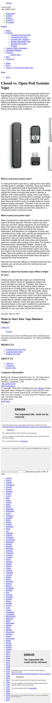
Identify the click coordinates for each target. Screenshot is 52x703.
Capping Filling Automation (16, 48)
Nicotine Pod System (19, 44)
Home (8, 31)
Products (9, 33)
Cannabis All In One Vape (21, 35)
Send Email (5, 401)
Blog (8, 57)
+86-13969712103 (8, 384)
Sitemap (41, 388)
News (8, 65)
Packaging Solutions (13, 50)
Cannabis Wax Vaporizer (20, 39)
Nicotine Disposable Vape (20, 41)
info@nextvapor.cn (8, 386)
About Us (9, 52)
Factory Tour (16, 55)
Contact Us (10, 59)
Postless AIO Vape (13, 354)
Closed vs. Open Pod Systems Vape (19, 68)
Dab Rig (14, 46)
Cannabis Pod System (19, 37)
